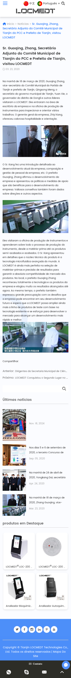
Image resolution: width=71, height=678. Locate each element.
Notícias (23, 24)
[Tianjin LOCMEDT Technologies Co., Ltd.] (36, 11)
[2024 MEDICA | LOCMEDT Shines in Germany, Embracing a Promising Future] (14, 425)
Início (10, 24)
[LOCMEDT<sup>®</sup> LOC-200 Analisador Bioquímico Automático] (19, 547)
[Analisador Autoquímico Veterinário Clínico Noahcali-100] (52, 587)
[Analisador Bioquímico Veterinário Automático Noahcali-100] (19, 587)
